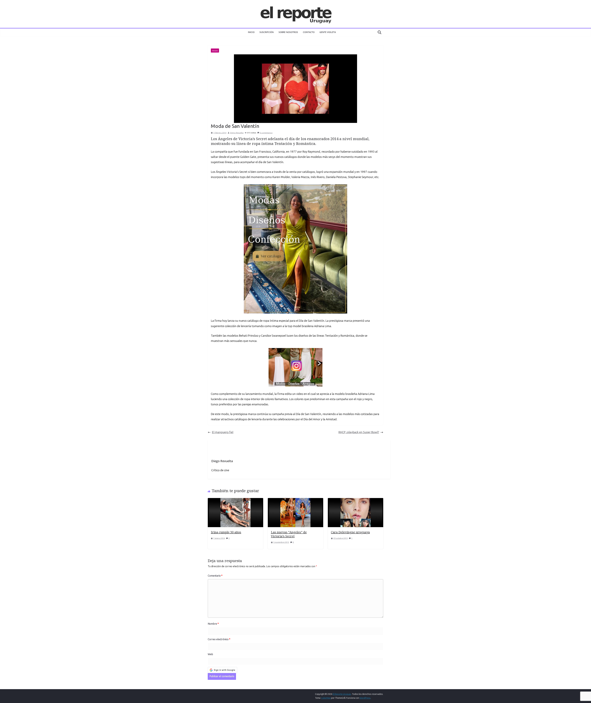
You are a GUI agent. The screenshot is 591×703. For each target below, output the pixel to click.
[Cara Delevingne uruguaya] (355, 500)
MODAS (215, 50)
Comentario (215, 575)
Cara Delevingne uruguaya (350, 532)
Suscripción (266, 32)
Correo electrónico (219, 639)
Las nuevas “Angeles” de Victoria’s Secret (289, 534)
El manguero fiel (222, 432)
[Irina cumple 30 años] (235, 500)
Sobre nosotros (288, 32)
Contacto (309, 32)
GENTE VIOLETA (328, 32)
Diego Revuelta (236, 133)
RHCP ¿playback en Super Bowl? (358, 432)
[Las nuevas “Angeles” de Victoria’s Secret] (295, 500)
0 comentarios (266, 133)
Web (210, 654)
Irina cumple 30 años (226, 532)
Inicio (251, 32)
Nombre (213, 623)
